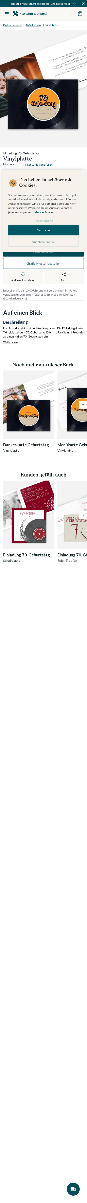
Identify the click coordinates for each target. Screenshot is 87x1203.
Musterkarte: (28, 164)
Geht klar (43, 230)
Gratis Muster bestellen (43, 263)
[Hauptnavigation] (7, 13)
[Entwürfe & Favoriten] (72, 13)
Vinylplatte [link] (51, 25)
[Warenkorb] (80, 13)
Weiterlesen (10, 342)
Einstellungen (43, 220)
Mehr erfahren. (44, 212)
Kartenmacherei (12, 25)
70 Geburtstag (33, 25)
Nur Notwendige (43, 242)
